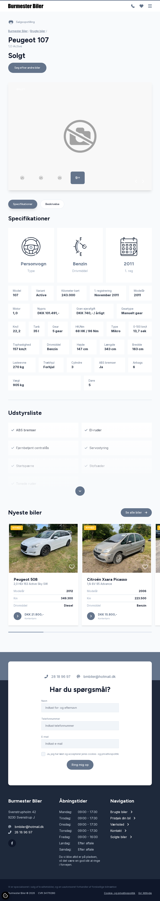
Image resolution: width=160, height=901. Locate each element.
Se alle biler (133, 512)
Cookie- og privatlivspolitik (119, 893)
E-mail (45, 736)
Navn (44, 700)
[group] (80, 136)
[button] (136, 181)
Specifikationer (22, 204)
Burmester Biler (18, 31)
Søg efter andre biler (27, 67)
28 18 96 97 (60, 677)
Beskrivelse (52, 204)
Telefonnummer (50, 718)
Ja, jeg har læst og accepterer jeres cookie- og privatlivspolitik (83, 753)
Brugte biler (37, 31)
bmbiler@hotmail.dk (99, 677)
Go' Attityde (145, 893)
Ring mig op (80, 765)
